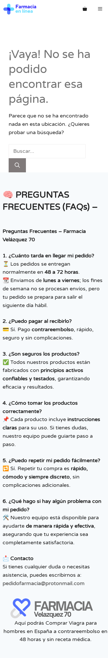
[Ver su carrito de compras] (84, 9)
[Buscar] (17, 165)
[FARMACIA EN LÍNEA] (20, 9)
